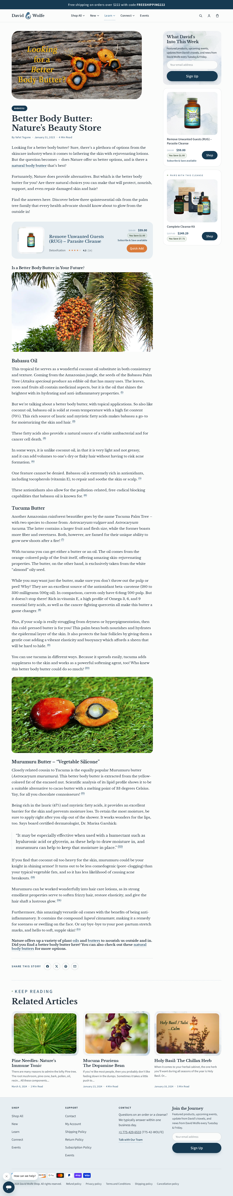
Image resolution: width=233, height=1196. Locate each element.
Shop (209, 155)
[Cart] (217, 16)
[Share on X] (56, 966)
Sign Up (192, 76)
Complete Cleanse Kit (181, 227)
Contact (70, 1116)
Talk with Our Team (131, 1140)
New (93, 15)
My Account (73, 1124)
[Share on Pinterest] (65, 966)
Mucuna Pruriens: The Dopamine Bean (104, 1063)
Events (144, 15)
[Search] (201, 16)
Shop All (76, 15)
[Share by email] (74, 966)
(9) (48, 645)
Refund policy (73, 1183)
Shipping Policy (75, 1132)
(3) (44, 438)
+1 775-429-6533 (130, 1132)
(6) (85, 495)
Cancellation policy (168, 1183)
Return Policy (74, 1139)
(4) (32, 461)
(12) (120, 846)
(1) (122, 392)
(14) (59, 900)
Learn (108, 15)
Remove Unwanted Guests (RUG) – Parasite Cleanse (76, 239)
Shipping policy (144, 1183)
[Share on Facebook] (47, 966)
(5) (139, 478)
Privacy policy (94, 1183)
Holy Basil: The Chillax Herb (183, 1060)
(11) (83, 793)
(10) (87, 668)
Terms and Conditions (118, 1183)
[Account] (209, 16)
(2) (73, 421)
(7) (62, 539)
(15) (78, 929)
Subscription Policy (78, 1147)
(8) (39, 609)
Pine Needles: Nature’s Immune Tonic (34, 1063)
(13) (33, 877)
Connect (126, 15)
